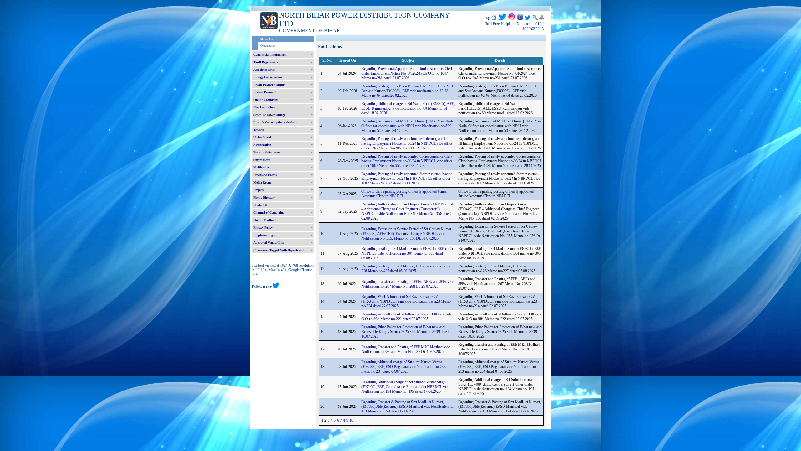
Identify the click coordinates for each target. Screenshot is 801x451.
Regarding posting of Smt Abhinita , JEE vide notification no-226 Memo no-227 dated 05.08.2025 (406, 268)
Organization (268, 45)
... (356, 420)
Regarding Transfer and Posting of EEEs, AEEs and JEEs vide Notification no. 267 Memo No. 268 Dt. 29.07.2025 (407, 283)
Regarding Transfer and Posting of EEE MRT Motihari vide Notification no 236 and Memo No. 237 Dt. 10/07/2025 (405, 349)
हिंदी (487, 19)
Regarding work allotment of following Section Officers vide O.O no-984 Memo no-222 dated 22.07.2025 (406, 316)
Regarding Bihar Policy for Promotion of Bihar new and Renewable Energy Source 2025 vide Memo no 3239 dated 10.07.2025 (405, 332)
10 (351, 420)
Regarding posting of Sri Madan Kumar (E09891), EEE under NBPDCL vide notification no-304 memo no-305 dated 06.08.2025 (407, 253)
